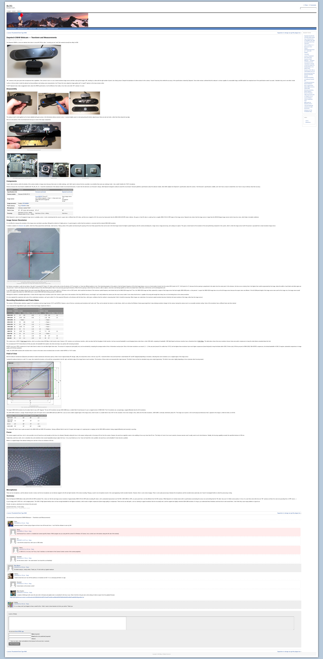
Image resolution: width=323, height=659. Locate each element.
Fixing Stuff (32, 28)
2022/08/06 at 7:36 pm (22, 531)
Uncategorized (11, 28)
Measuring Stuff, (13, 508)
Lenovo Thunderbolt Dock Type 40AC (17, 32)
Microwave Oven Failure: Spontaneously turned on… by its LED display (309, 49)
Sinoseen (37, 192)
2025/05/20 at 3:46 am (19, 604)
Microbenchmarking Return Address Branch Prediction (308, 92)
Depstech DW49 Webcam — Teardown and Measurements (309, 61)
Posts (306, 5)
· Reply (27, 523)
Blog (9, 6)
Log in (307, 120)
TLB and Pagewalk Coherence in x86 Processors (308, 107)
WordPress (308, 122)
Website (34, 638)
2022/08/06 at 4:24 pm (19, 523)
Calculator (306, 54)
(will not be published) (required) (41, 636)
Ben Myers (17, 565)
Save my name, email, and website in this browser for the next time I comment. (30, 641)
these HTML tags (19, 631)
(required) (35, 634)
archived (43, 192)
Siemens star (22, 225)
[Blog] (162, 20)
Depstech (64, 192)
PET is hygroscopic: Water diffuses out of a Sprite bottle (309, 87)
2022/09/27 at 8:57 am (22, 540)
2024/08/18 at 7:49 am (22, 558)
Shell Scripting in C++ (309, 45)
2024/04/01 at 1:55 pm (19, 575)
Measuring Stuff (22, 28)
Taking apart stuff (52, 28)
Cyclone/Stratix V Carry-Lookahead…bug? (308, 99)
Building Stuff (41, 28)
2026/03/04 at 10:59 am (22, 592)
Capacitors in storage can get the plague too (288, 32)
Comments (313, 5)
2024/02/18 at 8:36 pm (19, 567)
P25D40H (23, 205)
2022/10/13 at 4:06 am (24, 549)
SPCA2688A (26, 203)
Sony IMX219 (38, 196)
